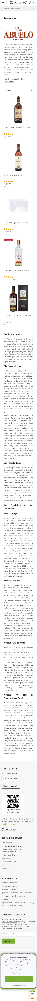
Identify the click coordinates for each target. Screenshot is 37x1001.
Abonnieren (8, 941)
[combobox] (15, 8)
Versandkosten (31, 953)
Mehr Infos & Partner (18, 970)
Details (32, 998)
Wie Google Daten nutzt (18, 972)
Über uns (5, 899)
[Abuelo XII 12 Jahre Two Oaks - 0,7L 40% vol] (18, 298)
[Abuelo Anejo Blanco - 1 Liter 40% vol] (18, 252)
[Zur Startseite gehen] (18, 2)
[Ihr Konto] (30, 2)
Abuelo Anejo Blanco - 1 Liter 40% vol (16, 270)
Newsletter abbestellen (10, 883)
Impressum (5, 868)
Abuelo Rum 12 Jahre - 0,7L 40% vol (16, 223)
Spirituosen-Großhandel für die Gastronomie (17, 893)
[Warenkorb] (34, 2)
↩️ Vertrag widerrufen (10, 786)
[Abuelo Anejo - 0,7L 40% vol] (18, 157)
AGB (3, 865)
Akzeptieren (19, 979)
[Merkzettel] (7, 2)
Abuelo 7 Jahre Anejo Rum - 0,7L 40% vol (17, 127)
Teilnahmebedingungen (10, 886)
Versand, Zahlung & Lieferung (12, 846)
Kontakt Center (7, 843)
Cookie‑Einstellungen (9, 862)
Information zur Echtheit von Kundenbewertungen (11, 850)
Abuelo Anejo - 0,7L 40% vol (13, 175)
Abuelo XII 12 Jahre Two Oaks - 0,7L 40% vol (17, 317)
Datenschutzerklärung (9, 855)
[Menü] (3, 2)
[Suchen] (33, 8)
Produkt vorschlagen (9, 889)
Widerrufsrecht (7, 858)
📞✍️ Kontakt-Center (10, 778)
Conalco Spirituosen (9, 824)
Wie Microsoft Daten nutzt (18, 974)
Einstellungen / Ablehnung (19, 985)
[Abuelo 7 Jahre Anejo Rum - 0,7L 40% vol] (18, 110)
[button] (32, 991)
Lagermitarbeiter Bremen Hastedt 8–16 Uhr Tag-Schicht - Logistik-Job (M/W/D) (18, 904)
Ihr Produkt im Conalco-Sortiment (13, 896)
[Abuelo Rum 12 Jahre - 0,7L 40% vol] (18, 205)
